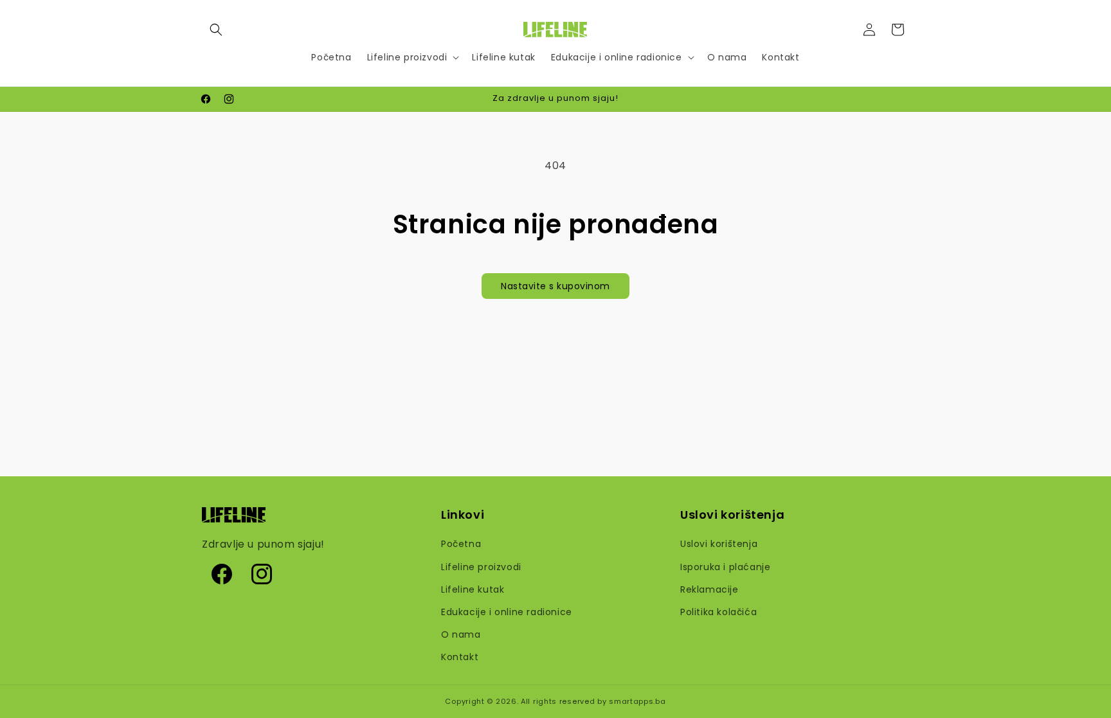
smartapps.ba (637, 701)
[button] (216, 29)
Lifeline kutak (472, 589)
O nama (461, 634)
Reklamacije (709, 589)
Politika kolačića (718, 612)
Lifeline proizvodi (481, 567)
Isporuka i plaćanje (725, 567)
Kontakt (459, 657)
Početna (461, 543)
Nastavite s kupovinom (555, 286)
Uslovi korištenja (718, 543)
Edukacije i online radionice (506, 612)
